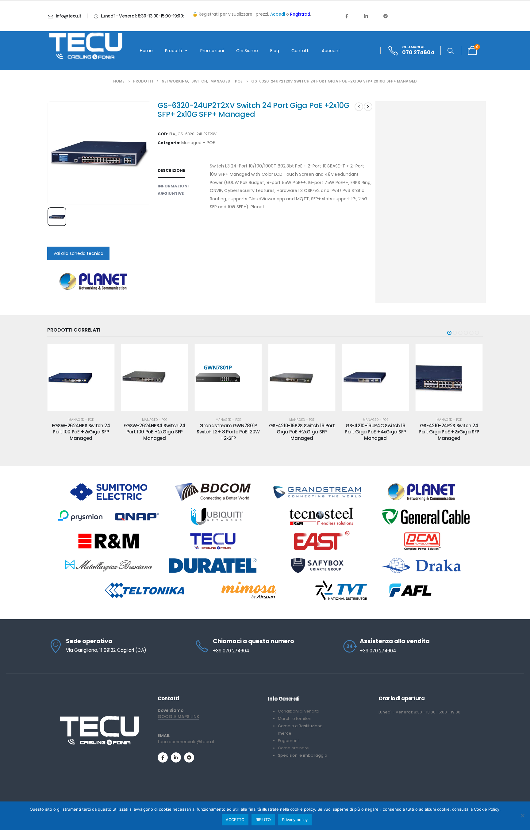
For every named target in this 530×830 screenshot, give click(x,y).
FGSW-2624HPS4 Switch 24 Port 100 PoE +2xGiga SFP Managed (154, 431)
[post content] (81, 377)
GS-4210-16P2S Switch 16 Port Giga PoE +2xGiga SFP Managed (302, 431)
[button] (451, 51)
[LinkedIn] (366, 16)
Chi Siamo (247, 51)
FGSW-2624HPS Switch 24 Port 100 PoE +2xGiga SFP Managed (81, 431)
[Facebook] (346, 16)
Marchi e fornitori (294, 718)
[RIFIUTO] (522, 816)
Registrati (300, 14)
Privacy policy (295, 819)
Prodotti (173, 51)
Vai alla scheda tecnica (78, 253)
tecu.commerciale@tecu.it (186, 742)
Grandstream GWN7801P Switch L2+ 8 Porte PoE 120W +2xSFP (228, 431)
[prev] (359, 106)
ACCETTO (235, 819)
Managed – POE (198, 143)
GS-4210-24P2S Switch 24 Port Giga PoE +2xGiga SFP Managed (449, 431)
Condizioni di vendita (298, 711)
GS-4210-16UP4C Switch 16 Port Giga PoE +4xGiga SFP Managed (375, 431)
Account (331, 51)
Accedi (277, 14)
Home (146, 51)
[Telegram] (385, 16)
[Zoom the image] (99, 718)
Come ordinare (293, 748)
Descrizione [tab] (171, 170)
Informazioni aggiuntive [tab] (173, 189)
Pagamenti (289, 740)
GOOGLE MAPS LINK (178, 716)
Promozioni (212, 51)
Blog (274, 51)
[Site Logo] (85, 46)
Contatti (300, 51)
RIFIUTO (263, 819)
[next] (368, 106)
